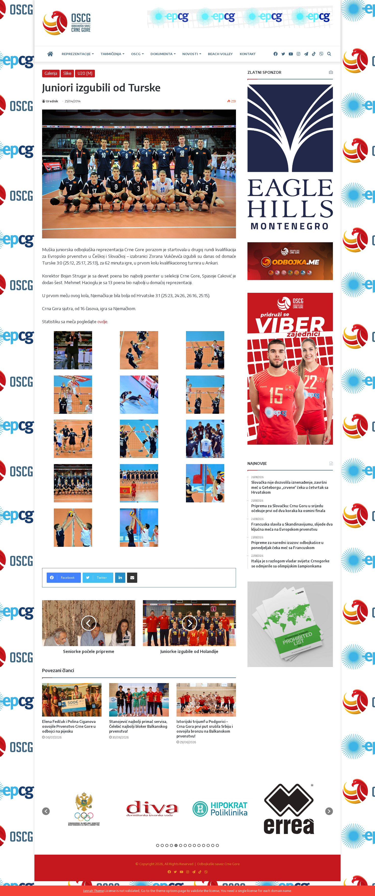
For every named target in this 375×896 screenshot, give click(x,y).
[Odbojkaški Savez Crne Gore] (66, 23)
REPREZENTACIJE (76, 54)
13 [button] (212, 845)
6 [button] (180, 845)
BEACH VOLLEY (220, 54)
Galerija (51, 73)
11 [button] (203, 845)
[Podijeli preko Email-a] (132, 578)
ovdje (102, 321)
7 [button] (185, 845)
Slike (67, 73)
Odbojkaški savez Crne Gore (218, 864)
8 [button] (189, 845)
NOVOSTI (190, 54)
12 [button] (208, 845)
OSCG (136, 54)
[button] (46, 811)
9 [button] (194, 845)
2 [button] (162, 845)
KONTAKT (248, 54)
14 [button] (217, 845)
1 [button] (157, 845)
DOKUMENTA (161, 54)
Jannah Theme (93, 891)
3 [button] (166, 845)
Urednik (52, 101)
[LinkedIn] (120, 578)
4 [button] (171, 845)
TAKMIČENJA (111, 54)
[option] (86, 808)
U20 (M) (85, 73)
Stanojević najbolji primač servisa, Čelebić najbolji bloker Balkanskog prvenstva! (138, 726)
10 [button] (199, 845)
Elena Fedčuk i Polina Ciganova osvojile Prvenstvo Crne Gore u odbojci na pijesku (69, 726)
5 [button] (176, 845)
